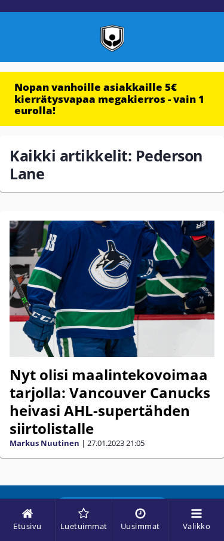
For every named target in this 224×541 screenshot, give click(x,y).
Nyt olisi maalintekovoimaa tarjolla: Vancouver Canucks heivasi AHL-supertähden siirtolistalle (110, 401)
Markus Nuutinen (44, 443)
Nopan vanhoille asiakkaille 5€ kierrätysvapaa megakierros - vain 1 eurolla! (109, 98)
